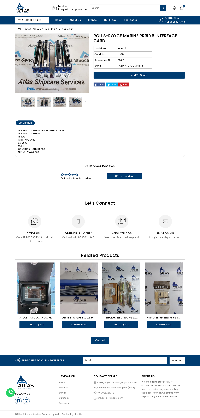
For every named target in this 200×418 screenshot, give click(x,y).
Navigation (67, 376)
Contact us (65, 403)
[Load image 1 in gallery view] (28, 102)
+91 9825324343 (105, 392)
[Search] (163, 8)
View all (100, 340)
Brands (62, 392)
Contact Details (106, 376)
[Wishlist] (33, 289)
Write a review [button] (124, 176)
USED (121, 54)
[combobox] (125, 8)
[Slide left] (18, 102)
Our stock (64, 397)
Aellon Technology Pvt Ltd (69, 414)
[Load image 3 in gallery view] (59, 102)
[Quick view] (40, 289)
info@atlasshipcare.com (110, 397)
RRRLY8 (122, 48)
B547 (121, 60)
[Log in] (174, 8)
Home (18, 28)
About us (63, 387)
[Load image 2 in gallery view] (44, 102)
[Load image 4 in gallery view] (75, 102)
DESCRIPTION (25, 122)
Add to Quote (139, 75)
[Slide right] (86, 102)
